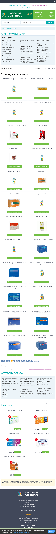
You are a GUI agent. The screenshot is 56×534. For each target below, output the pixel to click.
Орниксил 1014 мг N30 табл (14, 216)
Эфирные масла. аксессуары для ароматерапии (45, 394)
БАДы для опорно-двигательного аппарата (27, 62)
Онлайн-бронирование (41, 5)
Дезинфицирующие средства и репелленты (8, 386)
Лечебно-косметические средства (9, 390)
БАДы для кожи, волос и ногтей (26, 49)
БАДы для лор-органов (26, 51)
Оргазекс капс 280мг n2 (41, 125)
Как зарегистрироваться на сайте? (28, 520)
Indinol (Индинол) (7, 49)
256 (19, 361)
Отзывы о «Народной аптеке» (28, 525)
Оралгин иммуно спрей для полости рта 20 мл (14, 79)
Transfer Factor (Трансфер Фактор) (27, 41)
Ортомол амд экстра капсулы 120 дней (42, 239)
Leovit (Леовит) (6, 53)
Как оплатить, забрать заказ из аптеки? (28, 518)
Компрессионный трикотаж (10, 383)
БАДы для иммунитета (26, 46)
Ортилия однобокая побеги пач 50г (14, 239)
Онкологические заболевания (42, 61)
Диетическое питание (8, 381)
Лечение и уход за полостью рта (28, 386)
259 (26, 361)
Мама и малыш (24, 389)
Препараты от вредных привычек (43, 382)
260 (29, 361)
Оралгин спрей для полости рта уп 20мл (41, 78)
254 (14, 361)
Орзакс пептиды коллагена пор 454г (42, 148)
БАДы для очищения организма (43, 41)
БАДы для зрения (25, 44)
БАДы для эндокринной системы (44, 53)
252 (9, 361)
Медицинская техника (26, 391)
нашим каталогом (29, 366)
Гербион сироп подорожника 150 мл (14, 456)
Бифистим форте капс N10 (14, 410)
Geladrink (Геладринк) (8, 47)
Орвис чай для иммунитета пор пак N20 (14, 125)
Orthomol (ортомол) (8, 59)
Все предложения (50, 404)
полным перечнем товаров (45, 366)
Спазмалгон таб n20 (14, 433)
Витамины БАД (41, 58)
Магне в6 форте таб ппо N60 (42, 433)
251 (7, 361)
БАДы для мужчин (25, 57)
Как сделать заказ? (28, 517)
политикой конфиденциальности (21, 532)
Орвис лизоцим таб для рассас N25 (14, 103)
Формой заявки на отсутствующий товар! (40, 369)
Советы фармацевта (28, 527)
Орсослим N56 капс (41, 216)
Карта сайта (28, 522)
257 (22, 361)
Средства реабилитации (44, 388)
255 (17, 361)
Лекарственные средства (27, 381)
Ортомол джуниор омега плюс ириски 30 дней (14, 311)
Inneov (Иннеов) (6, 51)
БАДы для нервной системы (28, 59)
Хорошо (51, 531)
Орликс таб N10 (41, 171)
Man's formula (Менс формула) (8, 56)
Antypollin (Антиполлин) (9, 40)
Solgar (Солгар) (6, 61)
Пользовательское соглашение (28, 524)
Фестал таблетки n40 (42, 410)
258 (24, 361)
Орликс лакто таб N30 (14, 171)
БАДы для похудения (43, 47)
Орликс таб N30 (14, 194)
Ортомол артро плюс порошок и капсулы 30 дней (14, 263)
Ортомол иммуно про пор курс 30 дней (14, 335)
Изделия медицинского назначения (26, 378)
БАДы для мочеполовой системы (26, 54)
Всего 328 (36, 361)
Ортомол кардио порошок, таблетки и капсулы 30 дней (42, 336)
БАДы (3, 392)
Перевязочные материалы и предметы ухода (45, 378)
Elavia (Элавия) (6, 42)
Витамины (5, 394)
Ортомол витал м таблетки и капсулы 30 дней (14, 287)
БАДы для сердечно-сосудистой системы (43, 50)
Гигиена (4, 396)
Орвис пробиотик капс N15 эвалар (42, 103)
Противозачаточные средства (43, 385)
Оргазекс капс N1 (14, 148)
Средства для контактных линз (27, 394)
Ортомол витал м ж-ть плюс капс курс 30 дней (41, 263)
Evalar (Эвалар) (6, 45)
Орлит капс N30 (41, 194)
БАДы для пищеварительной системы (45, 44)
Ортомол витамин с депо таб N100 (42, 286)
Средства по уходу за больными (43, 391)
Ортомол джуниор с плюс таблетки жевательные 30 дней (42, 311)
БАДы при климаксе (43, 56)
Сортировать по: (39, 68)
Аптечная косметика (25, 383)
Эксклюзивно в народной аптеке (9, 378)
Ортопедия (23, 396)
